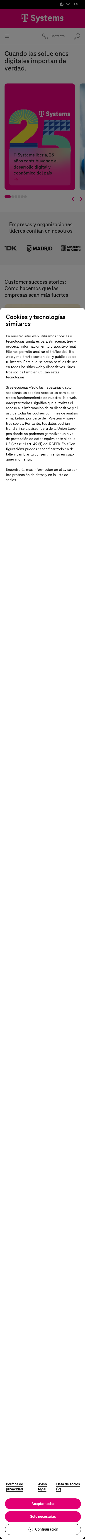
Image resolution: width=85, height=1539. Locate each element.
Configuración (46, 1529)
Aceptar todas (43, 1503)
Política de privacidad (14, 1487)
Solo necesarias (43, 1516)
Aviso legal (42, 1487)
